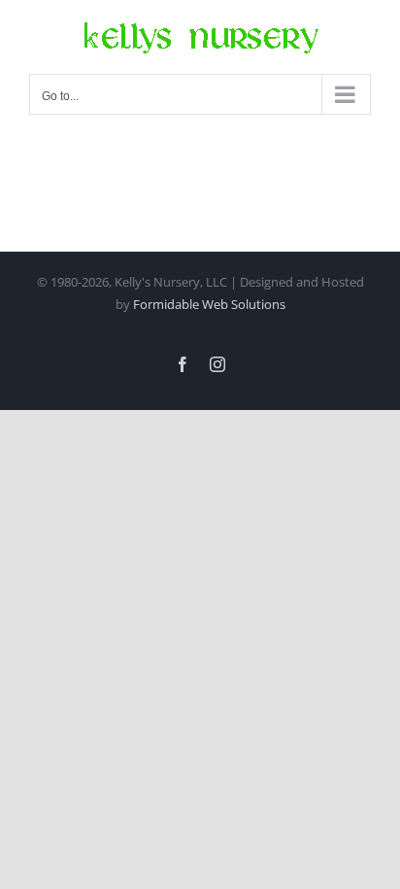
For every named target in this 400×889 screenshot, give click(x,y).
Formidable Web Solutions (209, 304)
